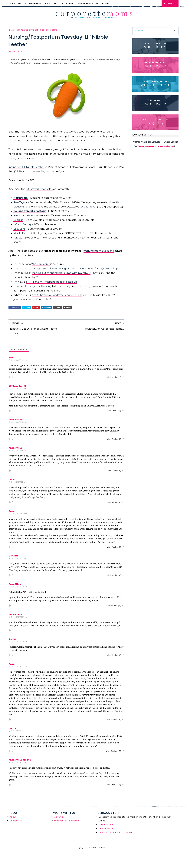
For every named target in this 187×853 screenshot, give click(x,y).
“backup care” (41, 264)
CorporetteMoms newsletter (155, 146)
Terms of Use (106, 824)
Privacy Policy (106, 828)
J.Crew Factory (22, 224)
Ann (13, 30)
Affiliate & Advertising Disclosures (117, 832)
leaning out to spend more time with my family (61, 272)
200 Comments (49, 30)
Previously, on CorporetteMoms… (104, 326)
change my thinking (38, 286)
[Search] (174, 30)
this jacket (90, 206)
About (13, 817)
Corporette (170, 3)
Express (18, 219)
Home (12, 3)
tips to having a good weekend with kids (57, 295)
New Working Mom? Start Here (93, 3)
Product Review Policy (66, 820)
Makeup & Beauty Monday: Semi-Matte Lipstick (32, 328)
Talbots (17, 237)
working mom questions (99, 250)
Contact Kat (16, 820)
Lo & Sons (19, 228)
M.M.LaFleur (20, 233)
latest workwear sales (39, 189)
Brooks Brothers (23, 215)
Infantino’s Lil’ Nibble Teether (26, 167)
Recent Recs (15, 52)
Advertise (59, 817)
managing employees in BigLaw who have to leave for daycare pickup (74, 268)
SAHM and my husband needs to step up (51, 281)
